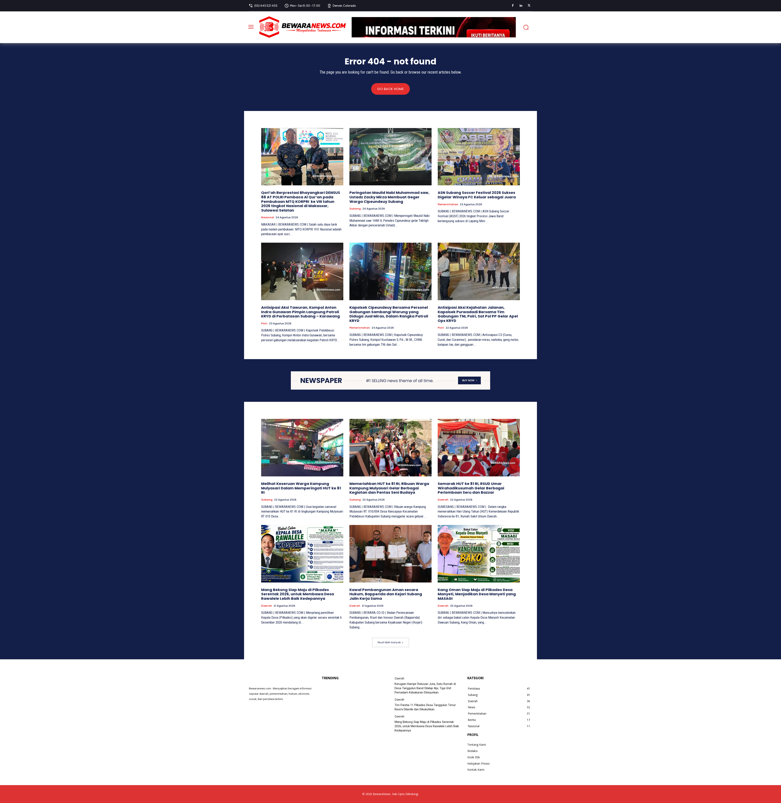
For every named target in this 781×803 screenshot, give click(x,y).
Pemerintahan (448, 204)
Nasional (267, 217)
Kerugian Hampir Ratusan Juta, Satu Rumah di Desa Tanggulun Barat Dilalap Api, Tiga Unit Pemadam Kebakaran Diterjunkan (425, 688)
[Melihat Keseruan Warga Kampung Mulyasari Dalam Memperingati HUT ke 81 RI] (302, 447)
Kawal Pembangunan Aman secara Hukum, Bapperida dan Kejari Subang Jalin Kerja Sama (385, 594)
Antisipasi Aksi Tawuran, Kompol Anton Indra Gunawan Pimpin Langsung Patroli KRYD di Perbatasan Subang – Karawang (300, 312)
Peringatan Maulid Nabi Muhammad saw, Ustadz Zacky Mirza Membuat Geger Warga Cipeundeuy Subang (389, 197)
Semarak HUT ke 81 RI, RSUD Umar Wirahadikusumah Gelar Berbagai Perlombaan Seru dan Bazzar (471, 488)
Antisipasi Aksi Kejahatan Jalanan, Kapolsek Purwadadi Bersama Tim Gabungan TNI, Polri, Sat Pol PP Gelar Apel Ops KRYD (478, 314)
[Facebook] (513, 6)
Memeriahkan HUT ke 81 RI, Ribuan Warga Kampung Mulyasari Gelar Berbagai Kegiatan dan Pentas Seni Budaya (389, 488)
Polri (264, 323)
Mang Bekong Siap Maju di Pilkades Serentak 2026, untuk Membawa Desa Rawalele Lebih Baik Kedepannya (297, 594)
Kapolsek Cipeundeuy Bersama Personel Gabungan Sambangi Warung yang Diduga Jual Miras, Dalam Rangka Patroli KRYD (388, 314)
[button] (526, 27)
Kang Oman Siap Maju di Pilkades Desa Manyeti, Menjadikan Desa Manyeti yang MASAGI (477, 594)
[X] (529, 6)
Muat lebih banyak (389, 642)
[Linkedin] (521, 6)
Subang (355, 208)
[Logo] (302, 27)
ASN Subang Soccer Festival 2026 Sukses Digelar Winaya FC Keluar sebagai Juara (477, 195)
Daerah (443, 499)
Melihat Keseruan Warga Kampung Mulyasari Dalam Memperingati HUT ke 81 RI (301, 488)
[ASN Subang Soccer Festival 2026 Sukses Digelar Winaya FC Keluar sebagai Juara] (479, 157)
